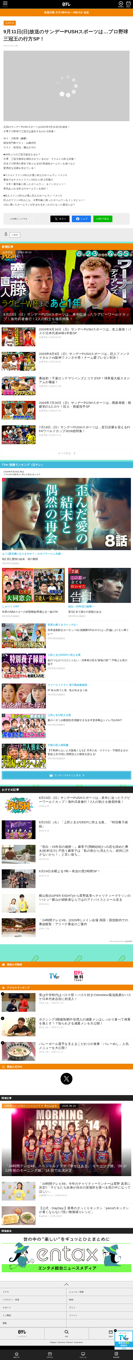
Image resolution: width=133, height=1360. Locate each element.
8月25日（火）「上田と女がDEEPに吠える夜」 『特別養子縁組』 (83, 824)
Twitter (66, 1079)
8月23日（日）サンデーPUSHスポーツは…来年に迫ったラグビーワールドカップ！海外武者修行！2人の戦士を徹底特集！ (84, 799)
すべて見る (65, 453)
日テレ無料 (78, 976)
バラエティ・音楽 (11, 1299)
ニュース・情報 (76, 1292)
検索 (66, 1336)
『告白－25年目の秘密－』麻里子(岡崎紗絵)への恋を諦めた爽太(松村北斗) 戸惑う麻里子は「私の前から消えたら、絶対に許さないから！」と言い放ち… (84, 850)
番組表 (111, 1336)
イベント (73, 1315)
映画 (71, 1299)
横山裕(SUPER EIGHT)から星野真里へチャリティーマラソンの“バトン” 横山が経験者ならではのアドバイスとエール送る (85, 897)
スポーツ (7, 1307)
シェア (84, 218)
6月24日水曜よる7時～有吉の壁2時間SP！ (69, 871)
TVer (54, 976)
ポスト (62, 218)
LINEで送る (102, 218)
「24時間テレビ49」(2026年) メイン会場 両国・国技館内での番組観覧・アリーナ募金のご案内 (83, 922)
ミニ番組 (7, 1315)
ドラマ (6, 1292)
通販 (5, 1323)
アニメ (72, 1307)
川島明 (15, 235)
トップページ (22, 1336)
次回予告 (9, 23)
